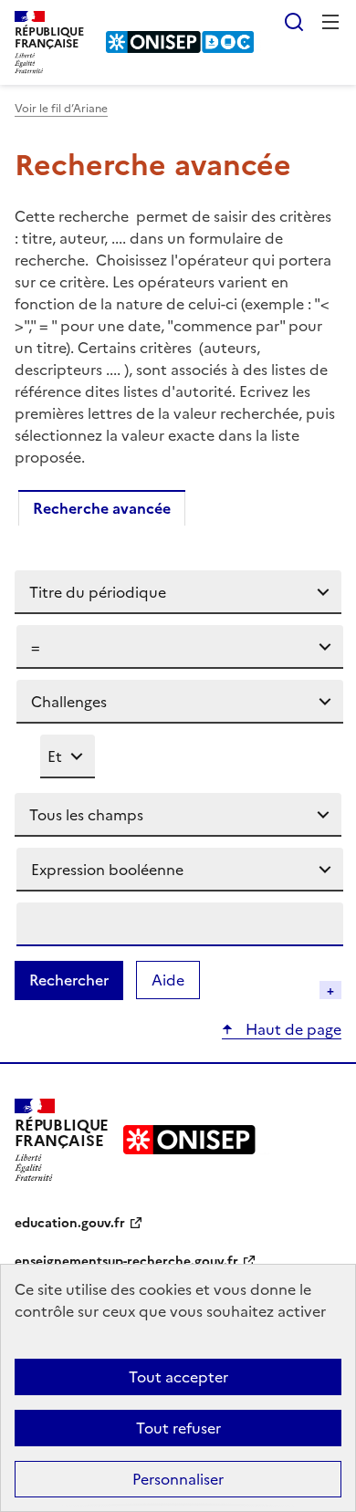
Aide (176, 979)
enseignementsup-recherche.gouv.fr (126, 1261)
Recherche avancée (102, 508)
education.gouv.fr (70, 1223)
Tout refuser (178, 1428)
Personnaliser (178, 1479)
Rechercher (294, 22)
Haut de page (291, 1029)
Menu (330, 22)
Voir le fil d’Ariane (61, 108)
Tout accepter (178, 1377)
